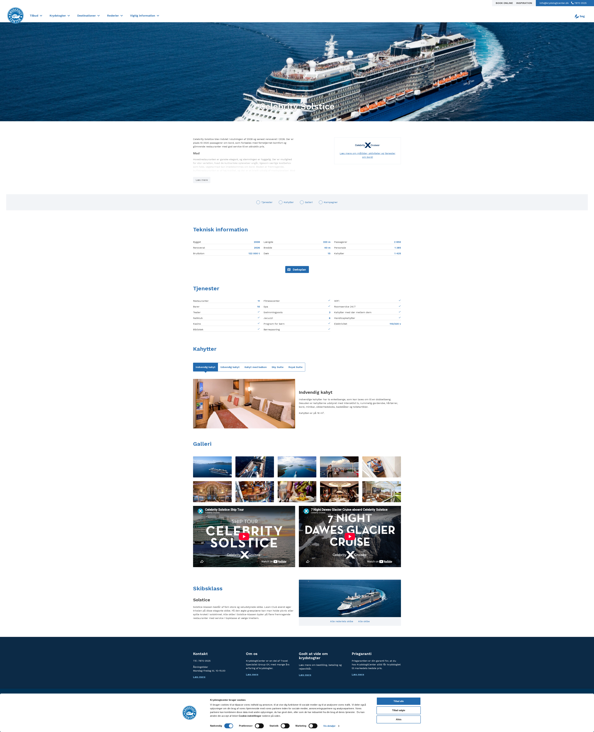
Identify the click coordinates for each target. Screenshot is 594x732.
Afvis (398, 719)
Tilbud (34, 15)
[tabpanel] (297, 403)
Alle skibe (364, 621)
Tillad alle (399, 701)
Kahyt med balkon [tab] (256, 367)
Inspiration (524, 3)
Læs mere (202, 179)
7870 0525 (580, 3)
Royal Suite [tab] (295, 367)
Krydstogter (58, 15)
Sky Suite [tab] (278, 367)
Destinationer (86, 15)
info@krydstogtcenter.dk (554, 3)
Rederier (113, 15)
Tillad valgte (398, 710)
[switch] (259, 725)
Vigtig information (142, 15)
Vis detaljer (329, 726)
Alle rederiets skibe (341, 621)
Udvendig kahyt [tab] (230, 367)
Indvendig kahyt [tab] (205, 367)
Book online (505, 3)
